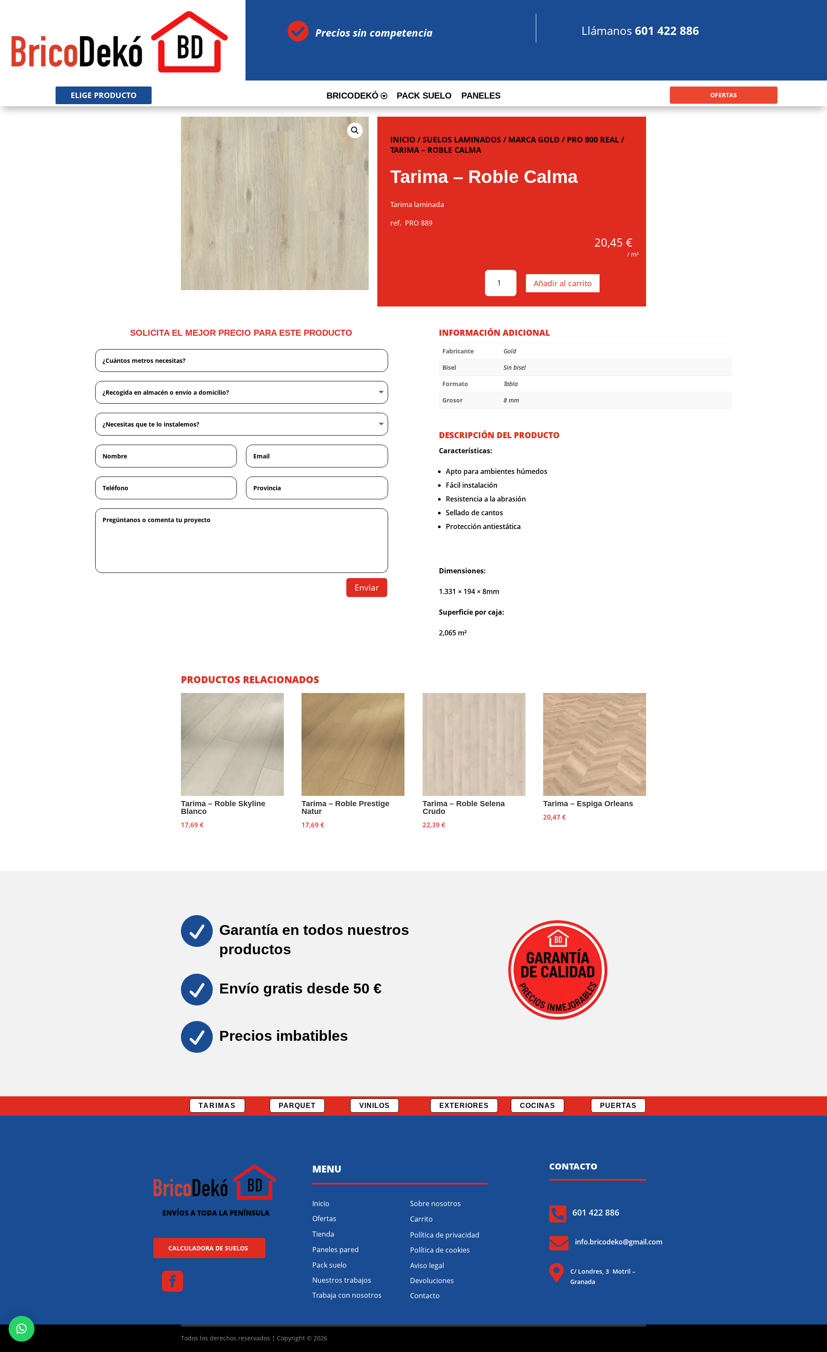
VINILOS (374, 1105)
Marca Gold (534, 139)
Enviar (366, 587)
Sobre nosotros (435, 1203)
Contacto (425, 1295)
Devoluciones (432, 1280)
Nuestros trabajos (341, 1280)
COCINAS (537, 1105)
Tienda (323, 1234)
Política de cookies (440, 1250)
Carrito (421, 1219)
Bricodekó (352, 96)
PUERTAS (618, 1105)
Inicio (402, 139)
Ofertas (324, 1218)
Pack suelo (424, 96)
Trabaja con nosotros (347, 1295)
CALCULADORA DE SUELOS (208, 1248)
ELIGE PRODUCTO (104, 95)
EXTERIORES (464, 1105)
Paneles (481, 96)
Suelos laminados (462, 139)
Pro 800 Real (593, 139)
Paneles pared (335, 1249)
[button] (355, 130)
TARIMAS (217, 1105)
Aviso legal (427, 1265)
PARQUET (297, 1105)
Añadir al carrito (563, 283)
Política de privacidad (444, 1235)
